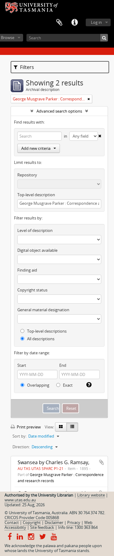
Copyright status (32, 290)
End (62, 365)
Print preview (28, 427)
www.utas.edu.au (20, 500)
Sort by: (19, 436)
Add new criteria (35, 148)
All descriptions (40, 338)
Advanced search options (59, 111)
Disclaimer (54, 522)
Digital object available (37, 250)
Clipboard (59, 22)
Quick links (74, 22)
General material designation (43, 309)
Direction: (21, 446)
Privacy (73, 522)
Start (21, 365)
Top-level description (36, 194)
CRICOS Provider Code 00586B (32, 517)
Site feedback (42, 527)
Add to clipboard (101, 462)
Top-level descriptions (46, 331)
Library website (91, 495)
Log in (96, 22)
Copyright (32, 522)
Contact (12, 522)
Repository (27, 175)
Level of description (35, 230)
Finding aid (27, 270)
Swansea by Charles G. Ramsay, (53, 462)
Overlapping (37, 385)
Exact (67, 385)
